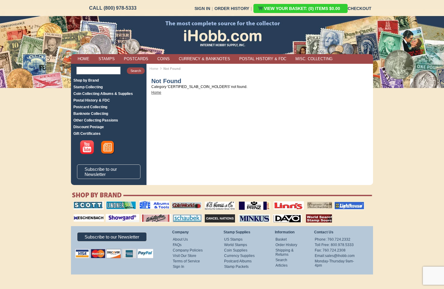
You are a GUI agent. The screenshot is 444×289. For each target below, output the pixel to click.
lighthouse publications (342, 203)
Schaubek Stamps (184, 213)
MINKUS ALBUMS (249, 213)
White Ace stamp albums (149, 215)
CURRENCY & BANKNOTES (204, 59)
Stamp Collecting (88, 87)
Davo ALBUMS (279, 213)
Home (154, 68)
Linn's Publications (282, 201)
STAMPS (106, 59)
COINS (163, 59)
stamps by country (314, 213)
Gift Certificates (87, 134)
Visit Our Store (184, 256)
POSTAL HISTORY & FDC (262, 59)
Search (281, 260)
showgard (112, 213)
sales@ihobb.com (340, 256)
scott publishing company (84, 203)
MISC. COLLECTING (314, 59)
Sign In (202, 8)
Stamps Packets (214, 213)
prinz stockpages (248, 201)
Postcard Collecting (90, 107)
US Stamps (233, 239)
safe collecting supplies (148, 203)
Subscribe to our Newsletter (101, 172)
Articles (281, 265)
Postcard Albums (238, 261)
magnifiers (79, 213)
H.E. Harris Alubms (216, 201)
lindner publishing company (118, 203)
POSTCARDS (136, 59)
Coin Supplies (235, 250)
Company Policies (188, 250)
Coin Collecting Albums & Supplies (103, 94)
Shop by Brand (86, 80)
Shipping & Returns (284, 252)
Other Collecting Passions (95, 120)
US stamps (308, 201)
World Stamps (235, 245)
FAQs (177, 245)
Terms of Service (186, 261)
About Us (180, 239)
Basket (281, 239)
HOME (83, 59)
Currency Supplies (239, 256)
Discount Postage (88, 127)
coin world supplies (185, 201)
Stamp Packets (236, 267)
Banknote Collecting (90, 114)
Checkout (360, 8)
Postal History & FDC (91, 100)
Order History (231, 8)
